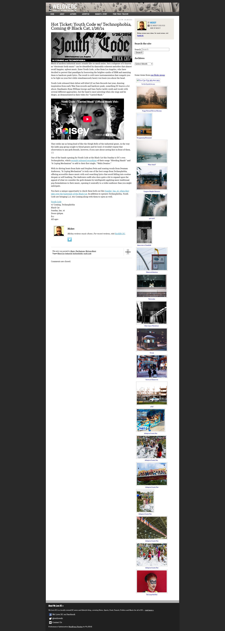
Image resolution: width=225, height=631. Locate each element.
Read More (148, 610)
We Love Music (91, 251)
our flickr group (158, 75)
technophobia (78, 253)
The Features (80, 251)
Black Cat (61, 253)
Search (138, 50)
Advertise (85, 14)
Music (72, 251)
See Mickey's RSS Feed (157, 25)
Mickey (71, 229)
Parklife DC (120, 234)
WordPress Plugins (75, 627)
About (62, 14)
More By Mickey (155, 28)
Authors (73, 14)
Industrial (68, 253)
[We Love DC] (113, 8)
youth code (87, 253)
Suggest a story (101, 14)
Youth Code (56, 202)
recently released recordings (84, 161)
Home (52, 14)
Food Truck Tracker (120, 14)
